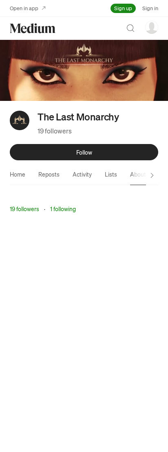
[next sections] (152, 175)
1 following (63, 208)
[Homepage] (32, 28)
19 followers (55, 131)
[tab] (17, 174)
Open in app (24, 7)
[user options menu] (151, 27)
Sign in (150, 7)
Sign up (123, 7)
